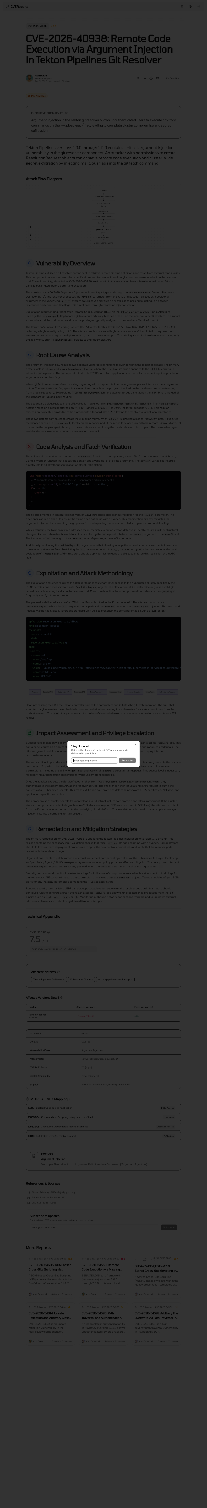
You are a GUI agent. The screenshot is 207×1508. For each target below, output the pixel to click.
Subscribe (127, 760)
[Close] (135, 744)
